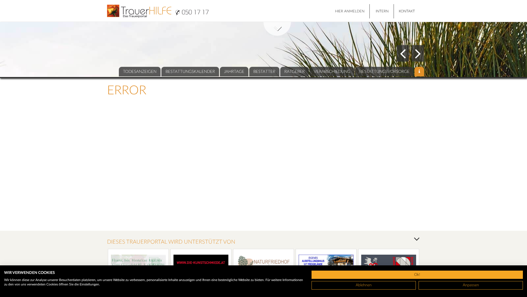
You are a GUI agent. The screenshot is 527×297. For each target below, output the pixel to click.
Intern (382, 11)
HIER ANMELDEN (350, 11)
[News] (419, 71)
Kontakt (407, 11)
